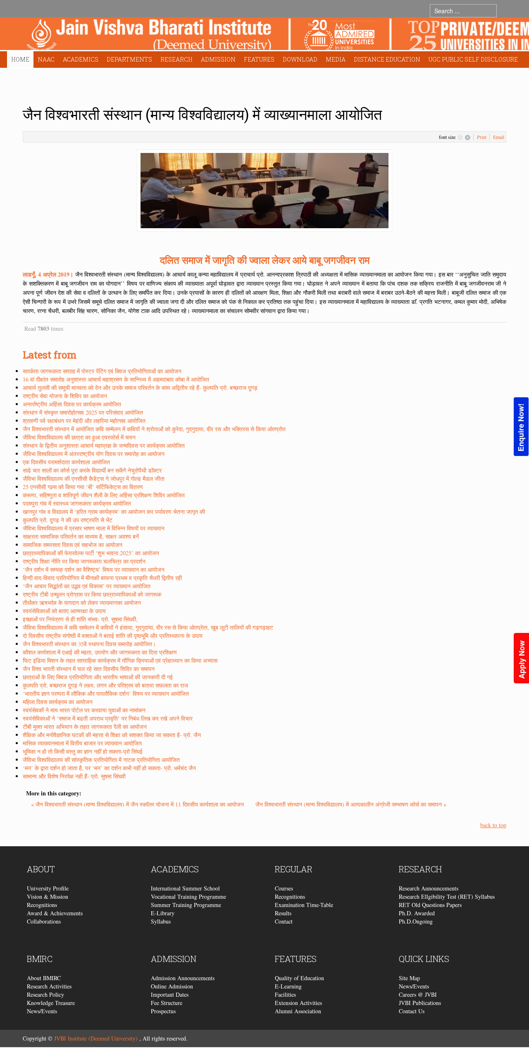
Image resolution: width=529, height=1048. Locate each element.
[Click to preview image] (264, 189)
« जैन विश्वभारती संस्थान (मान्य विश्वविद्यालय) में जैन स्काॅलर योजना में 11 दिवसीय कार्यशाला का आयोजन (138, 804)
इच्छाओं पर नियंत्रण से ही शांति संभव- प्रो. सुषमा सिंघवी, (80, 619)
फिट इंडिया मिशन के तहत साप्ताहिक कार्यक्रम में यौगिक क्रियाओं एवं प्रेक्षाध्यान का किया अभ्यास (120, 660)
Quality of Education (299, 978)
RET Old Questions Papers (430, 905)
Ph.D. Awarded (417, 913)
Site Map (409, 978)
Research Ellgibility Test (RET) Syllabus (447, 896)
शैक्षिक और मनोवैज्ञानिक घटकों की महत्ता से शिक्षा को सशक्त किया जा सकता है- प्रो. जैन (112, 735)
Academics (80, 59)
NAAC (46, 59)
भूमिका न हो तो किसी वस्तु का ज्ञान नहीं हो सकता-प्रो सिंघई (83, 751)
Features (259, 59)
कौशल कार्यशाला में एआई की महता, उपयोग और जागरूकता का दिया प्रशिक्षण (100, 652)
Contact (284, 921)
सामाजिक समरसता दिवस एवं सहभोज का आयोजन (72, 545)
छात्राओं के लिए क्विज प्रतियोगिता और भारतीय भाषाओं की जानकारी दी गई (98, 677)
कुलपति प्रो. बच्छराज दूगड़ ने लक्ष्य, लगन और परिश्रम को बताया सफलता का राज (105, 685)
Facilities (285, 994)
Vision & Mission (47, 896)
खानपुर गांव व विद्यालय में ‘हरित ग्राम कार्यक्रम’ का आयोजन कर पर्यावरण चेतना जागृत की (114, 512)
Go (504, 10)
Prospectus (163, 1011)
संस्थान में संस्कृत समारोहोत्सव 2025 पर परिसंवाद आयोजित (83, 412)
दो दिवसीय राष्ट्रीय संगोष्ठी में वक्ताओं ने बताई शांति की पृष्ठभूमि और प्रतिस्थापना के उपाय (113, 636)
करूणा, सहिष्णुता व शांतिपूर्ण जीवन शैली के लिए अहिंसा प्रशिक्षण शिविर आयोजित (104, 495)
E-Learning (288, 986)
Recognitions (42, 905)
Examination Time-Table (304, 905)
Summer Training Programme (186, 905)
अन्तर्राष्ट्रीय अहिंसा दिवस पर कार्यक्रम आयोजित (72, 404)
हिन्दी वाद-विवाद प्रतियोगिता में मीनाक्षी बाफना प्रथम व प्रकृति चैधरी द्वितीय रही (102, 578)
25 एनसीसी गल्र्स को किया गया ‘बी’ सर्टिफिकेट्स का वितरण (83, 487)
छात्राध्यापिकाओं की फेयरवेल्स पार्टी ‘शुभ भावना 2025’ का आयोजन (91, 553)
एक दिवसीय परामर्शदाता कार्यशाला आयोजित (66, 462)
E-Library (162, 913)
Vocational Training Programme (188, 896)
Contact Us (411, 1011)
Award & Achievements (55, 913)
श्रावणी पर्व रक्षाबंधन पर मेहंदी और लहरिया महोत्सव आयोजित (84, 421)
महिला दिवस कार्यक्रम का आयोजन (58, 702)
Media (336, 59)
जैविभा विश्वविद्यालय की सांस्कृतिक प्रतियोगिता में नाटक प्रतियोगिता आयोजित (101, 760)
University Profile (48, 888)
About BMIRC (44, 978)
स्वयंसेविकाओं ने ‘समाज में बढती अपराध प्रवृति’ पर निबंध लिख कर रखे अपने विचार (108, 718)
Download (300, 59)
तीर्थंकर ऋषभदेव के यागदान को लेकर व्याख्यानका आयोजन (82, 602)
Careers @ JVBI (418, 994)
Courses (284, 888)
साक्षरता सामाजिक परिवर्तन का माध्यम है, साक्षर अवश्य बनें (81, 536)
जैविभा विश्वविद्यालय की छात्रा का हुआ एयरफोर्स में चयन (79, 437)
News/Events (42, 1011)
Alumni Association (298, 1011)
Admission (218, 59)
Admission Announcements (182, 978)
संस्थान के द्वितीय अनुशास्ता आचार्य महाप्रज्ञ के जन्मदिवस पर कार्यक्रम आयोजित (104, 445)
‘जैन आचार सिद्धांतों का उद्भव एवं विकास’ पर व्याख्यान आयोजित (86, 586)
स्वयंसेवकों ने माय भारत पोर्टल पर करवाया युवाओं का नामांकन (84, 710)
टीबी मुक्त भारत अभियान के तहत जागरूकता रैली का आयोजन (85, 726)
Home (20, 59)
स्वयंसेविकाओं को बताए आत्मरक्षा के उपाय (64, 611)
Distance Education (387, 59)
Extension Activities (298, 1003)
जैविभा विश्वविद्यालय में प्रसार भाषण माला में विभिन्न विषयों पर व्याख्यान (93, 528)
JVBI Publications (420, 1003)
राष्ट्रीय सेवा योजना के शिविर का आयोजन (65, 396)
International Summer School (185, 888)
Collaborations (44, 921)
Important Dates (169, 994)
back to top (493, 825)
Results (283, 913)
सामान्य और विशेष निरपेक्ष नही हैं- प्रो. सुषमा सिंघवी (74, 776)
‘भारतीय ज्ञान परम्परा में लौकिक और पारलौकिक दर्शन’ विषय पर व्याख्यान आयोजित (106, 693)
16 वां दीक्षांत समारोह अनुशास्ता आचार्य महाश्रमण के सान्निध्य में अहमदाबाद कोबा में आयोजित (116, 379)
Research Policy (45, 994)
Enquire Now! (520, 427)
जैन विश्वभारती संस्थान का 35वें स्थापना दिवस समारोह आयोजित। (89, 644)
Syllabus (161, 921)
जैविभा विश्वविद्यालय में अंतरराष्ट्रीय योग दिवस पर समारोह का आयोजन (93, 454)
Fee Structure (166, 1003)
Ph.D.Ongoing (416, 921)
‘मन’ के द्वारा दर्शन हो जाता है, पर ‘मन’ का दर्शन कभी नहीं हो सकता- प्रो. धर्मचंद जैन (109, 768)
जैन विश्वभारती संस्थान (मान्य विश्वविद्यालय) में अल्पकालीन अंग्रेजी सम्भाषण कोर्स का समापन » (350, 804)
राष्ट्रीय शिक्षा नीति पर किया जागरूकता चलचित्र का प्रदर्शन (84, 561)
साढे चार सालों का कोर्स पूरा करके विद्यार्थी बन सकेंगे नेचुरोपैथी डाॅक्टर (92, 470)
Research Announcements (428, 888)
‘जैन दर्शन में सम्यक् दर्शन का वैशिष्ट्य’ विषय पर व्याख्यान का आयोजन (93, 569)
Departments (129, 59)
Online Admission (172, 986)
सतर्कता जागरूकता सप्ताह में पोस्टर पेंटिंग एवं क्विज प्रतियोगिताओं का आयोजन (102, 371)
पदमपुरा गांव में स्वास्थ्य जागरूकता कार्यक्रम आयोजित (77, 503)
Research (176, 59)
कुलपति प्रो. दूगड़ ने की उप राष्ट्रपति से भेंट (67, 520)
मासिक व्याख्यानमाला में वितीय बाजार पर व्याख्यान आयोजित (82, 743)
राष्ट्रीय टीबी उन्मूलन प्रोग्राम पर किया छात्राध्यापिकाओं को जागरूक (92, 594)
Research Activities (49, 986)
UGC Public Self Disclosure (473, 59)
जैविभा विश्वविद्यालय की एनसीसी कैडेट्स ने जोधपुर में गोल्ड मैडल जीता (93, 478)
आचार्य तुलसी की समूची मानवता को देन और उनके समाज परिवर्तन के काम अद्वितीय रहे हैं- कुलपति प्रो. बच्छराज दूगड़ (140, 388)
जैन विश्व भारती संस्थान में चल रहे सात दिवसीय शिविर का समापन (89, 669)
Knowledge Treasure (51, 1003)
